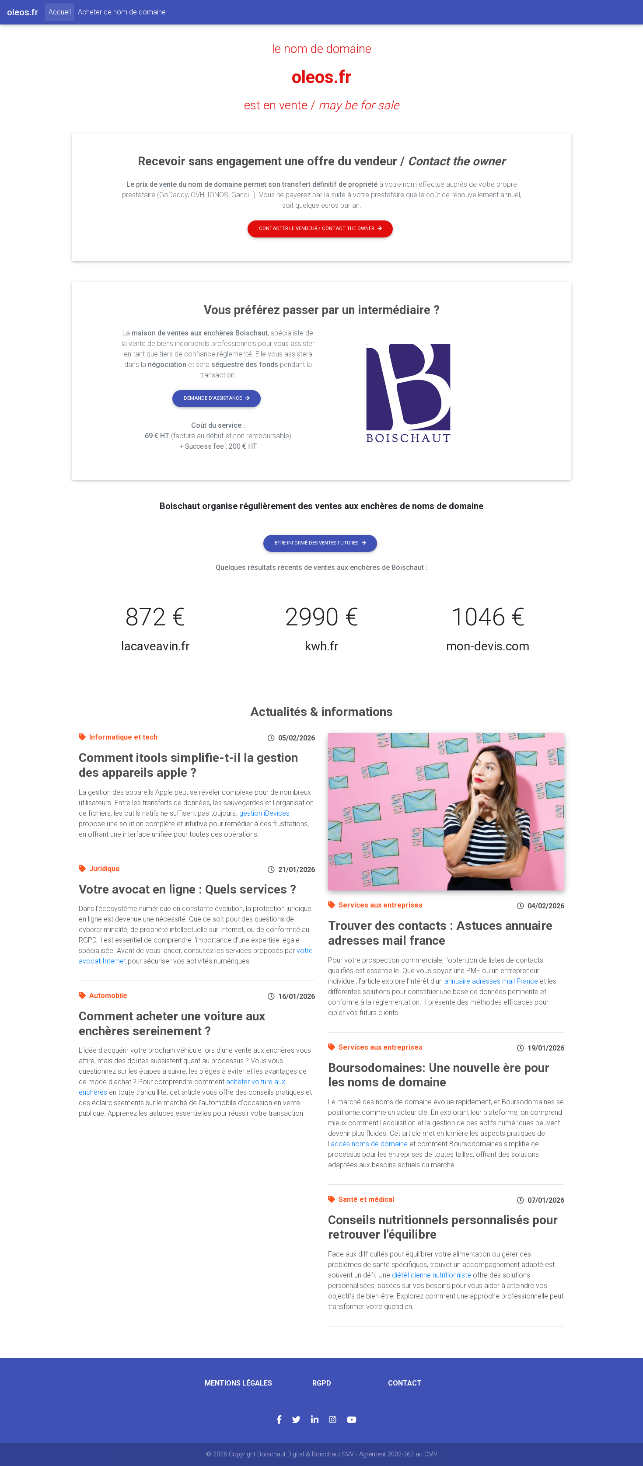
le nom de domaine (321, 49)
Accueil (61, 11)
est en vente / (321, 105)
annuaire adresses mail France (491, 981)
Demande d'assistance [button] (213, 398)
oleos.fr (322, 77)
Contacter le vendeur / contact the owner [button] (316, 228)
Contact (405, 1383)
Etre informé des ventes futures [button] (316, 543)
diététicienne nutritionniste (431, 1275)
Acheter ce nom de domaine (122, 12)
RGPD (321, 1383)
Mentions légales (238, 1383)
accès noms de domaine (369, 1144)
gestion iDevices (264, 813)
